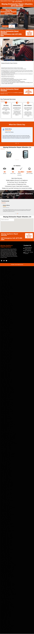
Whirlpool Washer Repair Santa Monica (6, 470)
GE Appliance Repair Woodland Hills (6, 464)
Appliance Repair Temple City (5, 491)
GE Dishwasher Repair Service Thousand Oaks (8, 593)
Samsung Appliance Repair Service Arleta (7, 582)
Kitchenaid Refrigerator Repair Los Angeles (7, 453)
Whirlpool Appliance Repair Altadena (6, 319)
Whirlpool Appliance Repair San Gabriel (7, 388)
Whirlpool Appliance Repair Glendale (6, 553)
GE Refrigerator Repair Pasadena (5, 613)
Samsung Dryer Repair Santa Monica (6, 474)
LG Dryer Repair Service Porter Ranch (6, 577)
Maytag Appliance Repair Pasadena (6, 341)
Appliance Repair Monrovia (4, 488)
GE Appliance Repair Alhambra (5, 276)
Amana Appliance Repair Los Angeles (6, 523)
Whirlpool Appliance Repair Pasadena (6, 288)
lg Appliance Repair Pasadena (5, 301)
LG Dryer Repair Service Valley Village (6, 574)
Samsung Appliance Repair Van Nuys (6, 580)
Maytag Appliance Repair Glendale (6, 379)
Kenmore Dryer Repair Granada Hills (6, 595)
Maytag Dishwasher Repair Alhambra (9, 89)
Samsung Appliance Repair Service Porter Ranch (8, 565)
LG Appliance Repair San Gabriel (5, 386)
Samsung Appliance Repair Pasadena (6, 305)
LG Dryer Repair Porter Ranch (5, 458)
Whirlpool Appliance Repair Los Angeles (7, 389)
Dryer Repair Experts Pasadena (5, 440)
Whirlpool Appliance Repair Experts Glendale (7, 438)
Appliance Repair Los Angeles (5, 621)
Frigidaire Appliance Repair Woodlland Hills (7, 426)
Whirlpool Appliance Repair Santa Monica (7, 392)
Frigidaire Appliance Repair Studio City (6, 425)
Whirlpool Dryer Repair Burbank (5, 329)
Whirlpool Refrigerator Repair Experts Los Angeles (8, 443)
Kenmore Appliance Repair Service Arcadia (7, 588)
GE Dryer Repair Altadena (4, 326)
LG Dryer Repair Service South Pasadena (7, 576)
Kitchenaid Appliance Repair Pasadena (6, 284)
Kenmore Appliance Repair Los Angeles (7, 279)
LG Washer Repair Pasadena (5, 509)
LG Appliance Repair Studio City (5, 420)
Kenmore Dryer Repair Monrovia (5, 462)
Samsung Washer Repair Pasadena (6, 506)
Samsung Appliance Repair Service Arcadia (7, 589)
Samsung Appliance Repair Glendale (6, 524)
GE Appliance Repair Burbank (5, 377)
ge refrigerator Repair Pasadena (5, 296)
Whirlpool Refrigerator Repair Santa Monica (7, 481)
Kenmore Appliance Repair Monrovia (6, 494)
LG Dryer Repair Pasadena (4, 457)
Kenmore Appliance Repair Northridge (6, 405)
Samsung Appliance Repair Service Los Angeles (8, 564)
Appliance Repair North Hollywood (6, 492)
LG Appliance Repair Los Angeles (6, 269)
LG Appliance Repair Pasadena (5, 272)
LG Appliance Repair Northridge (5, 406)
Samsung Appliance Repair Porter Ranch (7, 413)
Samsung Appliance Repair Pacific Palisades (7, 598)
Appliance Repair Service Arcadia (6, 587)
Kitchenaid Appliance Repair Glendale (6, 378)
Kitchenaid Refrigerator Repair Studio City (7, 455)
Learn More (5, 26)
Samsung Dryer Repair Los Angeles (6, 448)
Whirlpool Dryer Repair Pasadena (6, 479)
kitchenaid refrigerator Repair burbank (6, 312)
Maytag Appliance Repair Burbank (6, 543)
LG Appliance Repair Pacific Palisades (6, 604)
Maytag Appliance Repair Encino (5, 522)
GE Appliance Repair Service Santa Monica (7, 572)
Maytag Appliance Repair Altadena (6, 286)
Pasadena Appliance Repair (5, 504)
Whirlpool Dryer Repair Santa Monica (6, 478)
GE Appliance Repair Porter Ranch (6, 428)
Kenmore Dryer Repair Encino (5, 596)
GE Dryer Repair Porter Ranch (5, 459)
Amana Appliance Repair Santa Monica (6, 503)
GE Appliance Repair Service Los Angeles (7, 569)
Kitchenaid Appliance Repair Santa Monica (7, 530)
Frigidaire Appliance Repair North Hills (6, 423)
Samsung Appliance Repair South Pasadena (7, 620)
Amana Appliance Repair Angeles (6, 629)
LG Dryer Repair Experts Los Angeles (6, 439)
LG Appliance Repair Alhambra (5, 280)
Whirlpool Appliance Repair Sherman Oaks (7, 391)
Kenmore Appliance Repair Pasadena (6, 404)
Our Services (12, 26)
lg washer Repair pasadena (4, 291)
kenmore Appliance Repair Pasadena (6, 308)
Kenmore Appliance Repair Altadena (6, 287)
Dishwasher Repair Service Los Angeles (7, 591)
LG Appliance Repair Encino (5, 372)
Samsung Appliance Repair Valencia (6, 609)
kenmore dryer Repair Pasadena (5, 310)
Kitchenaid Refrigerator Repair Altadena (7, 340)
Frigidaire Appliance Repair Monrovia (6, 510)
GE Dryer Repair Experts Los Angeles (6, 441)
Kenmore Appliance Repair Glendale (6, 380)
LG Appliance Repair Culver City (5, 270)
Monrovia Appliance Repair (4, 498)
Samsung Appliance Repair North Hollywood (7, 607)
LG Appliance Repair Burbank (5, 397)
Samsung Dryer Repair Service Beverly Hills (7, 575)
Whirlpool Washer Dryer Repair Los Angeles (7, 274)
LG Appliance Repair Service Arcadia (6, 590)
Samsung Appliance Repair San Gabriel (6, 387)
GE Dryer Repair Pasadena (4, 297)
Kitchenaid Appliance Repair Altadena (6, 338)
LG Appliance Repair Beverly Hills (6, 619)
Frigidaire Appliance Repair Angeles (6, 628)
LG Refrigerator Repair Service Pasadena (7, 562)
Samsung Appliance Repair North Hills (6, 412)
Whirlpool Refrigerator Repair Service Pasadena (8, 563)
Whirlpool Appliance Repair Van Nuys (6, 579)
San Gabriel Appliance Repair (5, 385)
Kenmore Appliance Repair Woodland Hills (7, 538)
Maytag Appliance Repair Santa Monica (7, 497)
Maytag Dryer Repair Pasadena (5, 334)
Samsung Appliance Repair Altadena (6, 321)
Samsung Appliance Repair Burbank (6, 369)
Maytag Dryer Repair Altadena (5, 314)
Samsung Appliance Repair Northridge (6, 410)
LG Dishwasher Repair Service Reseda (6, 592)
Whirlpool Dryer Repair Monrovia (5, 477)
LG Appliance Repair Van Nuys (5, 578)
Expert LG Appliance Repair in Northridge (7, 431)
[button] (2, 208)
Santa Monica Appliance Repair (5, 512)
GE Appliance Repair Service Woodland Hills (7, 570)
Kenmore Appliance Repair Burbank (6, 542)
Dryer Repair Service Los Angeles (6, 573)
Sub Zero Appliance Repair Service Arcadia (7, 586)
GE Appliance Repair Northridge (5, 427)
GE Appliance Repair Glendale (5, 376)
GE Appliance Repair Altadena (5, 318)
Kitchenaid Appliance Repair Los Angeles (7, 529)
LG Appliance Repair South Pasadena (6, 421)
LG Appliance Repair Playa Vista (5, 559)
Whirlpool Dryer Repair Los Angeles (6, 476)
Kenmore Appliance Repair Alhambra (6, 278)
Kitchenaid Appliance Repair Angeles (6, 631)
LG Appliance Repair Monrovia (5, 468)
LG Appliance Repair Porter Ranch (6, 408)
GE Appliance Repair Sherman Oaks (6, 430)
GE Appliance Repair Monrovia (5, 465)
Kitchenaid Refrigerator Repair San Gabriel (7, 454)
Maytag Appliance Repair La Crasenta (6, 535)
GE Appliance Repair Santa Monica (6, 273)
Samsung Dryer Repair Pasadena (5, 306)
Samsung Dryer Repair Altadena (5, 356)
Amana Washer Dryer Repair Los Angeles (7, 275)
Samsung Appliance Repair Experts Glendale (7, 437)
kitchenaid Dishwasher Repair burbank (6, 317)
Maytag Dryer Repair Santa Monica (6, 472)
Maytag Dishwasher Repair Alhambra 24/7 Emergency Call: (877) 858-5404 (11, 33)
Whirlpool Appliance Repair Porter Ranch (7, 390)
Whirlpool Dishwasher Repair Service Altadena (8, 594)
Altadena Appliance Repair (4, 505)
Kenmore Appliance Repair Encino (6, 539)
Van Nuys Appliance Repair (4, 527)
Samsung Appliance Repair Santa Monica (7, 485)
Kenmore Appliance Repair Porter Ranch (7, 403)
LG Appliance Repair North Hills (5, 414)
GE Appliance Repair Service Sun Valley (7, 571)
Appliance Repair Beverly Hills (5, 495)
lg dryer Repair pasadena (4, 290)
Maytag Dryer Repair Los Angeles (6, 447)
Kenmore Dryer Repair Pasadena (5, 344)
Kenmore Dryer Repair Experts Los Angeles (7, 442)
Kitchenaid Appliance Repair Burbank (6, 303)
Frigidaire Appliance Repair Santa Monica (7, 489)
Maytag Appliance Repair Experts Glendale (7, 436)
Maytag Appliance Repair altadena (6, 313)
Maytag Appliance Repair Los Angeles (6, 532)
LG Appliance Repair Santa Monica (6, 267)
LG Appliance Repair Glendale (5, 375)
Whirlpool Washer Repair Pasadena (6, 471)
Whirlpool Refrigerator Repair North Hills (7, 480)
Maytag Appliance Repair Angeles (6, 630)
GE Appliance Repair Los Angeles (6, 277)
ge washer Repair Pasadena (5, 295)
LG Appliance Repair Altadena (5, 320)
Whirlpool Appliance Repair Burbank (6, 327)
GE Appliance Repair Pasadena (5, 330)
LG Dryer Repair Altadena (4, 336)
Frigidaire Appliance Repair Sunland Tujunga (7, 424)
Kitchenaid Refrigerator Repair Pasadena (7, 456)
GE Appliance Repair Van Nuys (5, 429)
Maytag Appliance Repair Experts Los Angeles (8, 435)
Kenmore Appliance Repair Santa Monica (7, 487)
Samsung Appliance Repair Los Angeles (7, 526)
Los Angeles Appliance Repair (5, 521)
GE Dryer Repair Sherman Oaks (5, 460)
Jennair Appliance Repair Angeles (6, 632)
